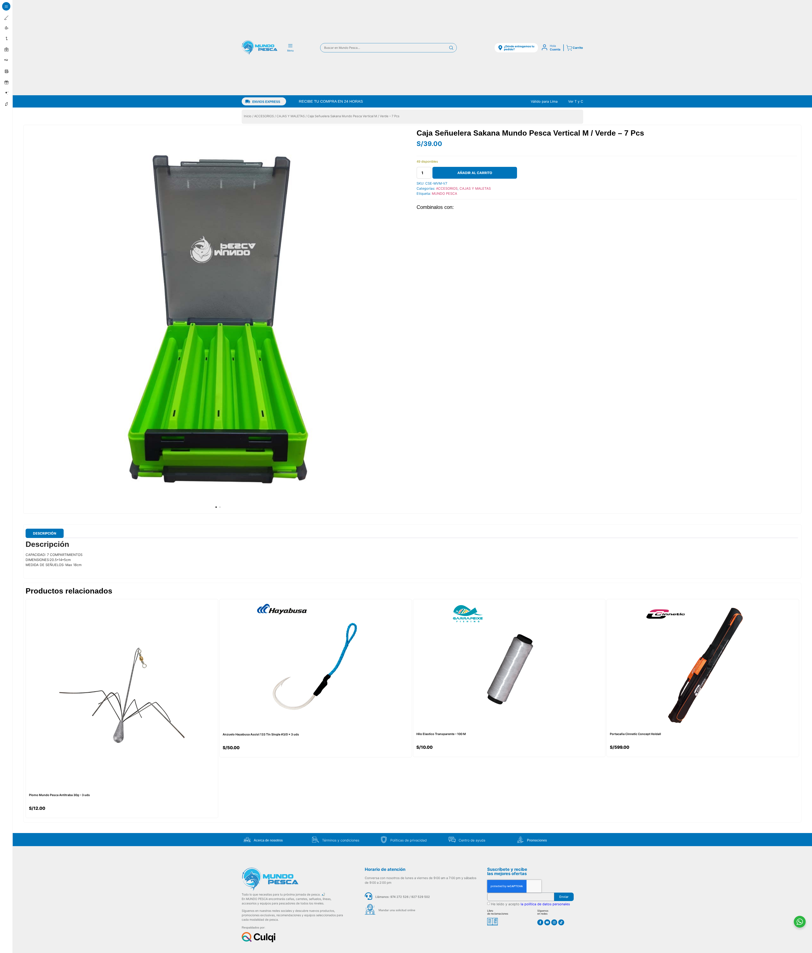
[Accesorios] (7, 39)
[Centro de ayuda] (452, 839)
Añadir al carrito (474, 173)
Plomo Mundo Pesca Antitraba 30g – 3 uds (59, 795)
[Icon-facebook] (540, 922)
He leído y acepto (530, 904)
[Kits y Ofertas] (7, 82)
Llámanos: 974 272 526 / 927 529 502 (402, 897)
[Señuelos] (7, 60)
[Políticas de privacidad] (383, 839)
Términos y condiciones (340, 840)
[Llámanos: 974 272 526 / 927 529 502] (368, 896)
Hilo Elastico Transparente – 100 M (441, 733)
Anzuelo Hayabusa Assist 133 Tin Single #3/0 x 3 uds (261, 734)
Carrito (578, 47)
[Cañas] (7, 17)
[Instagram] (554, 922)
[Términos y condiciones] (315, 839)
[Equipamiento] (7, 49)
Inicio (247, 116)
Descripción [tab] (44, 533)
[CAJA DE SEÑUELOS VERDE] (218, 319)
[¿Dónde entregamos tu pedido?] (500, 47)
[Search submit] (451, 48)
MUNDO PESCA (444, 193)
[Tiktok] (561, 922)
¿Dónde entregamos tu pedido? (519, 48)
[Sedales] (7, 71)
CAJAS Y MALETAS (291, 116)
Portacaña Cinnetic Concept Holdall (635, 733)
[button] (6, 6)
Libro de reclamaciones (497, 912)
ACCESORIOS (264, 116)
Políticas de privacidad (408, 840)
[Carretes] (7, 28)
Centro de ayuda (472, 840)
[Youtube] (547, 922)
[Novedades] (7, 93)
